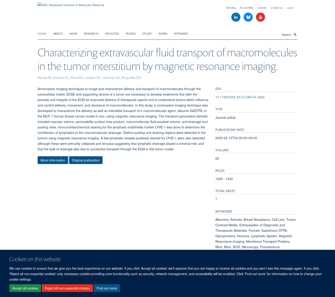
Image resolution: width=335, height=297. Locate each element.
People (131, 33)
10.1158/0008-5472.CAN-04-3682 (240, 97)
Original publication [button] (86, 160)
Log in (290, 7)
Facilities (112, 33)
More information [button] (53, 160)
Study (147, 33)
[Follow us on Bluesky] (249, 17)
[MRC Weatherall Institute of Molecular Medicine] (71, 3)
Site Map (231, 7)
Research (91, 33)
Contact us (277, 7)
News (73, 33)
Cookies (262, 7)
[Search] (294, 34)
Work (163, 33)
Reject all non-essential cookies (67, 288)
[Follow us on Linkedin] (236, 17)
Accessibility (246, 7)
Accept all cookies (25, 288)
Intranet (181, 33)
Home (42, 33)
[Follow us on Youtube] (260, 17)
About (58, 33)
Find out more (107, 288)
